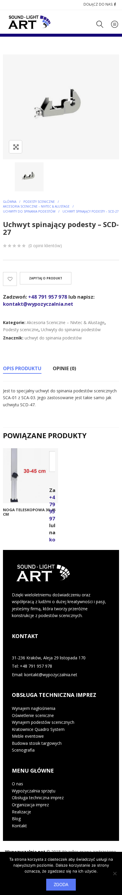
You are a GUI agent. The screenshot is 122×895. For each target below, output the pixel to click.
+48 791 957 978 (47, 296)
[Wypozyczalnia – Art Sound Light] (30, 22)
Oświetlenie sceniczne (33, 715)
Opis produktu (22, 368)
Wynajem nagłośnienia (33, 708)
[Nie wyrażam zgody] (115, 873)
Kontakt (19, 825)
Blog (16, 818)
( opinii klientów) (45, 245)
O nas (17, 783)
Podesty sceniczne (39, 202)
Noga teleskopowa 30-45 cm (29, 512)
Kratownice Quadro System (38, 729)
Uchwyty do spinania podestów (29, 211)
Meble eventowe (28, 736)
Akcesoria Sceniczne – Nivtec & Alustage (36, 206)
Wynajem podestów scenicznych (43, 722)
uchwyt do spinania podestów (53, 338)
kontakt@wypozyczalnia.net (38, 303)
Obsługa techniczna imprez (38, 797)
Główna (9, 202)
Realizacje (21, 812)
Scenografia (23, 750)
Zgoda (61, 884)
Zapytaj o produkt (45, 278)
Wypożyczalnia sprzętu (33, 791)
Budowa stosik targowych (37, 743)
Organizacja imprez (30, 804)
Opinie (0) (64, 368)
